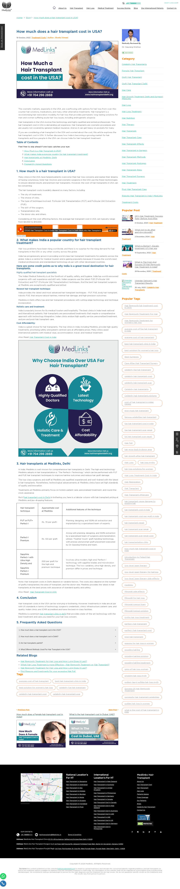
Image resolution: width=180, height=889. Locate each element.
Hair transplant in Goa (74, 788)
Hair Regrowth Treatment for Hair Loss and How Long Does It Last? (54, 661)
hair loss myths (147, 463)
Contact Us (171, 8)
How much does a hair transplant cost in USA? (56, 18)
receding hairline (132, 650)
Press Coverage (142, 797)
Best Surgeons (132, 357)
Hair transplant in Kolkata (75, 791)
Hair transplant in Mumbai (76, 794)
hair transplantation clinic (136, 542)
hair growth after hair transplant (140, 456)
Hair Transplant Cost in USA (43, 592)
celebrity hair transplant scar (66, 694)
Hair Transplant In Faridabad (76, 804)
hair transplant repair (134, 523)
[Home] (54, 7)
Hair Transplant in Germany (104, 796)
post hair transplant (134, 637)
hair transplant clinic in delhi (53, 614)
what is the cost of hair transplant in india (142, 711)
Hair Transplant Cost (144, 785)
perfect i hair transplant (136, 624)
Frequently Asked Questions (38, 164)
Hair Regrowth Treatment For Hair (141, 314)
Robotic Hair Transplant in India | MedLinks (142, 196)
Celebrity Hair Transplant (146, 807)
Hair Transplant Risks (132, 170)
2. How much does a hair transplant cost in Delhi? (67, 636)
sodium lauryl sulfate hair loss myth (141, 682)
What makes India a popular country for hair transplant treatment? (56, 154)
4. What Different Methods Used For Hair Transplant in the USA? (67, 649)
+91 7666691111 (26, 835)
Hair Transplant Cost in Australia (106, 811)
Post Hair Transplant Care (134, 189)
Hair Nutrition (128, 118)
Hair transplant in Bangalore (76, 781)
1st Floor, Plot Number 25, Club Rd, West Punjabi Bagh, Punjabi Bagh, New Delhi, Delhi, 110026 (90, 849)
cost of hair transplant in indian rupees (139, 403)
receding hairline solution (136, 656)
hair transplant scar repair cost (139, 536)
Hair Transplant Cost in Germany (105, 823)
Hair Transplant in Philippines (105, 793)
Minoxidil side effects (135, 592)
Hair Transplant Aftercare (137, 495)
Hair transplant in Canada (103, 799)
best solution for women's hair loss (36, 688)
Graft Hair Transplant (132, 77)
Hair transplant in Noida (75, 797)
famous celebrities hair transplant (140, 417)
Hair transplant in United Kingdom (103, 789)
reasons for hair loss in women (139, 643)
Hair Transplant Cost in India (43, 337)
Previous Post (24, 710)
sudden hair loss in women (137, 704)
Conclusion (29, 161)
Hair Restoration (132, 482)
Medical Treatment (106, 8)
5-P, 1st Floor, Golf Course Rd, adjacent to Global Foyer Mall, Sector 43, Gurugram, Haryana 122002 (87, 844)
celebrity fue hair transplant (72, 688)
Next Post (113, 710)
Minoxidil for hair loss (135, 598)
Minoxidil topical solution (136, 611)
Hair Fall (129, 443)
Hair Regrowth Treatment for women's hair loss (139, 322)
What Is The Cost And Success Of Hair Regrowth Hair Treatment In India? (147, 264)
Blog (136, 8)
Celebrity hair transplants (137, 389)
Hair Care (126, 90)
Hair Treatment (129, 183)
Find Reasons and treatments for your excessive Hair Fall (48, 671)
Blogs (139, 804)
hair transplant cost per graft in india (142, 516)
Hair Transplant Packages (134, 163)
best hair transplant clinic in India (70, 681)
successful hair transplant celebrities (142, 697)
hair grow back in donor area (138, 450)
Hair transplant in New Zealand (105, 781)
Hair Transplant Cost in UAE (104, 814)
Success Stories (123, 8)
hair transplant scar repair (137, 529)
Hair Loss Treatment (132, 112)
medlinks (129, 585)
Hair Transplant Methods (133, 157)
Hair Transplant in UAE (102, 817)
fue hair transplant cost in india (139, 424)
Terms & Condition (74, 835)
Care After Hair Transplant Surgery (141, 363)
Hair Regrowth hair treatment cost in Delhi (141, 307)
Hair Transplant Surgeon (133, 176)
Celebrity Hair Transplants (134, 64)
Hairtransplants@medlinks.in (50, 835)
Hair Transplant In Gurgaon (76, 801)
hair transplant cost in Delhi (37, 497)
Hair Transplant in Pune (74, 807)
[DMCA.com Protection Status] (145, 826)
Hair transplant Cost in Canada (105, 802)
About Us (62, 8)
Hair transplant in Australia (104, 785)
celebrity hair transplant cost (33, 694)
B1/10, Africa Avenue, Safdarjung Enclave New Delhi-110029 (70, 839)
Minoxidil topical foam (135, 604)
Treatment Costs (39, 38)
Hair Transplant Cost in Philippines (102, 828)
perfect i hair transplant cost (138, 630)
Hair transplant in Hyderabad (77, 785)
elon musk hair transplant (137, 411)
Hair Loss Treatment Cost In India (141, 475)
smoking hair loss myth (135, 676)
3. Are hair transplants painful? (67, 643)
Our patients (141, 801)
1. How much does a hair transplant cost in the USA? (67, 630)
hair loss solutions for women (139, 469)
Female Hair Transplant (133, 71)
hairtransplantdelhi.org (66, 868)
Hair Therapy (128, 125)
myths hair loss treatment (137, 617)
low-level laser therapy (136, 566)
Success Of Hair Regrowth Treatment (137, 690)
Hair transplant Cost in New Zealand (104, 807)
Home (20, 18)
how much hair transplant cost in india (140, 550)
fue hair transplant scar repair (138, 430)
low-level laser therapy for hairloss (141, 572)
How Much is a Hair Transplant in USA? (42, 151)
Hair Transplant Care (131, 138)
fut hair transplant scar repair (138, 437)
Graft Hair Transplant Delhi (134, 84)
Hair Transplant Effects (133, 144)
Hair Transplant (76, 8)
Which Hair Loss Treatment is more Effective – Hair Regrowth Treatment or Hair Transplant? (65, 665)
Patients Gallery (143, 794)
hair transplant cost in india (137, 510)
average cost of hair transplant (34, 681)
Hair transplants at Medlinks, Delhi (40, 158)
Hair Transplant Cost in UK (103, 820)
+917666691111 (133, 3)
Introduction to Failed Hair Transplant (137, 558)
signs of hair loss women (136, 669)
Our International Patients (152, 8)
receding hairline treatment (137, 663)
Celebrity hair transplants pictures (141, 396)
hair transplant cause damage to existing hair (140, 502)
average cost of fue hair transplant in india (141, 330)
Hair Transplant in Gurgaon (134, 150)
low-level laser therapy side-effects (142, 579)
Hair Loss (90, 8)
